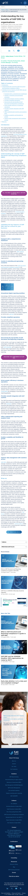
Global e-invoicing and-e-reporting (14, 793)
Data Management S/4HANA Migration (14, 785)
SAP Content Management (14, 787)
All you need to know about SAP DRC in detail (14, 193)
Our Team (14, 766)
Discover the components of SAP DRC (14, 357)
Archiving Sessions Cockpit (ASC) (14, 806)
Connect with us (19, 523)
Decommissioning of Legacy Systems (14, 779)
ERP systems (20, 251)
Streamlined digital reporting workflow (14, 98)
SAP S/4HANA (7, 347)
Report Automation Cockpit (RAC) (14, 820)
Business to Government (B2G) (14, 782)
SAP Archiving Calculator (14, 869)
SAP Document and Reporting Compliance (14, 814)
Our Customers (14, 769)
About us (14, 761)
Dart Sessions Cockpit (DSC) (14, 822)
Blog (7, 9)
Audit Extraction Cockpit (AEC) (14, 809)
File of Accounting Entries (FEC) (14, 811)
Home (2, 9)
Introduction (5, 85)
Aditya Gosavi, (10, 56)
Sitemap (23, 893)
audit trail (11, 314)
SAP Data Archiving (14, 776)
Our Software (14, 803)
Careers (14, 763)
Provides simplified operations (12, 100)
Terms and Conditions (5, 893)
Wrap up (4, 121)
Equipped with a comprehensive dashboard (15, 93)
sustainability (4, 391)
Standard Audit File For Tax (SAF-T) (14, 817)
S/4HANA (8, 403)
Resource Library (14, 864)
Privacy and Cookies (16, 893)
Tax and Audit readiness (14, 790)
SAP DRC (3, 462)
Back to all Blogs (15, 532)
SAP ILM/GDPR (14, 795)
